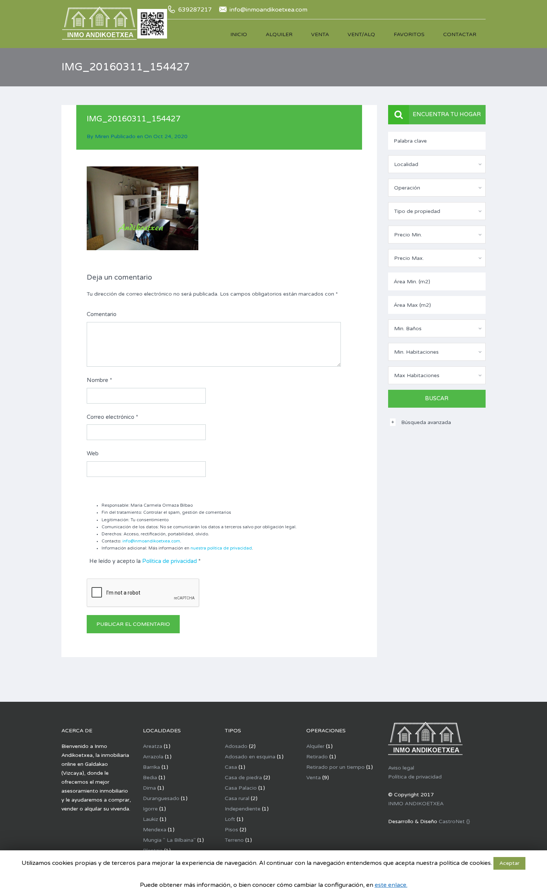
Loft (230, 819)
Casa (231, 767)
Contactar (459, 34)
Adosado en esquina (250, 757)
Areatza (152, 746)
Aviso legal (401, 768)
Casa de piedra (243, 777)
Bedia (150, 777)
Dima (149, 788)
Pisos (231, 829)
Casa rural (237, 798)
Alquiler (279, 34)
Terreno (234, 840)
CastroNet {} (454, 821)
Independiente (242, 809)
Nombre (99, 380)
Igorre (150, 809)
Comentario (101, 314)
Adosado (236, 746)
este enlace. (391, 885)
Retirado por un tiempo (335, 767)
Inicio (238, 34)
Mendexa (154, 829)
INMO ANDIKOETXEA (416, 803)
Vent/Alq (361, 34)
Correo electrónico (112, 417)
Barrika (151, 767)
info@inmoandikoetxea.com (151, 541)
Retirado (317, 757)
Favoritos (409, 34)
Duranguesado (161, 798)
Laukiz (150, 819)
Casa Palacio (241, 788)
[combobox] (437, 164)
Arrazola (153, 757)
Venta (320, 34)
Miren (102, 136)
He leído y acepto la (145, 561)
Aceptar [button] (509, 863)
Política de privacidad (169, 561)
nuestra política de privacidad (221, 548)
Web (93, 453)
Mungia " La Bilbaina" (169, 840)
